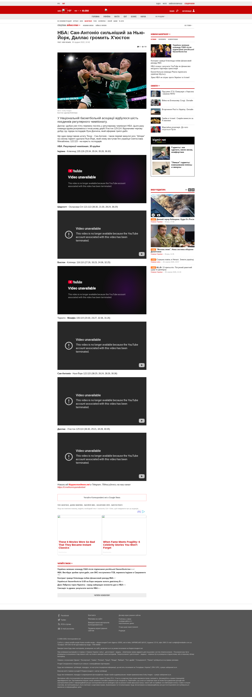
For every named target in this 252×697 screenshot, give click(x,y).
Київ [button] (59, 11)
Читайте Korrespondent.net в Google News (102, 497)
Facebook (65, 616)
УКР (63, 3)
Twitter (63, 620)
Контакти (92, 615)
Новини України (156, 222)
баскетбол (65, 505)
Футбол (75, 21)
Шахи (115, 21)
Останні (153, 39)
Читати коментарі (102, 595)
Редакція (122, 631)
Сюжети (154, 85)
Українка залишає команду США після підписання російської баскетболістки (96, 569)
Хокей (110, 21)
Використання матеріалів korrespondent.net (98, 624)
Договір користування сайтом (130, 615)
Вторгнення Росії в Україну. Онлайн (177, 109)
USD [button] (76, 11)
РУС (58, 3)
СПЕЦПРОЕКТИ (189, 3)
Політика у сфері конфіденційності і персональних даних (126, 621)
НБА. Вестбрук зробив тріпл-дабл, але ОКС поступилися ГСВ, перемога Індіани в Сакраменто (101, 573)
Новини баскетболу (159, 34)
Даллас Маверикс (76, 505)
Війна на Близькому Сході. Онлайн (177, 100)
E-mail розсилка (67, 629)
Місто (116, 16)
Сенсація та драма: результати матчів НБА (78, 588)
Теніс (95, 21)
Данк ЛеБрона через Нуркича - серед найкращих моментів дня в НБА (91, 585)
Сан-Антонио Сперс (103, 505)
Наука (143, 16)
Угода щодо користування (128, 627)
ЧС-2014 (121, 21)
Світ (125, 16)
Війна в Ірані (86, 25)
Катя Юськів (66, 42)
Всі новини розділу (64, 21)
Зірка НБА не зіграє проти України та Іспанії (170, 77)
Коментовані (173, 39)
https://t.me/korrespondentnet (71, 487)
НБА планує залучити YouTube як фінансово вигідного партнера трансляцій (170, 67)
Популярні (162, 39)
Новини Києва (88, 25)
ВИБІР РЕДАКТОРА (158, 189)
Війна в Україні (101, 25)
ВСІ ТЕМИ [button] (188, 25)
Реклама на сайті (95, 619)
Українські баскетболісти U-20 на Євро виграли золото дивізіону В (90, 581)
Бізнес (133, 16)
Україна (106, 16)
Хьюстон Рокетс (117, 505)
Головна (95, 16)
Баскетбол (88, 21)
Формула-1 (102, 21)
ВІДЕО (158, 3)
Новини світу (155, 262)
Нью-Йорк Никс (89, 505)
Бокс (81, 21)
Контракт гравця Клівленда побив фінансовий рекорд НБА (86, 578)
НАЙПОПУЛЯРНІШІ (175, 3)
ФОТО (165, 3)
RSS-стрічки (66, 624)
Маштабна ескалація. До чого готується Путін (175, 128)
